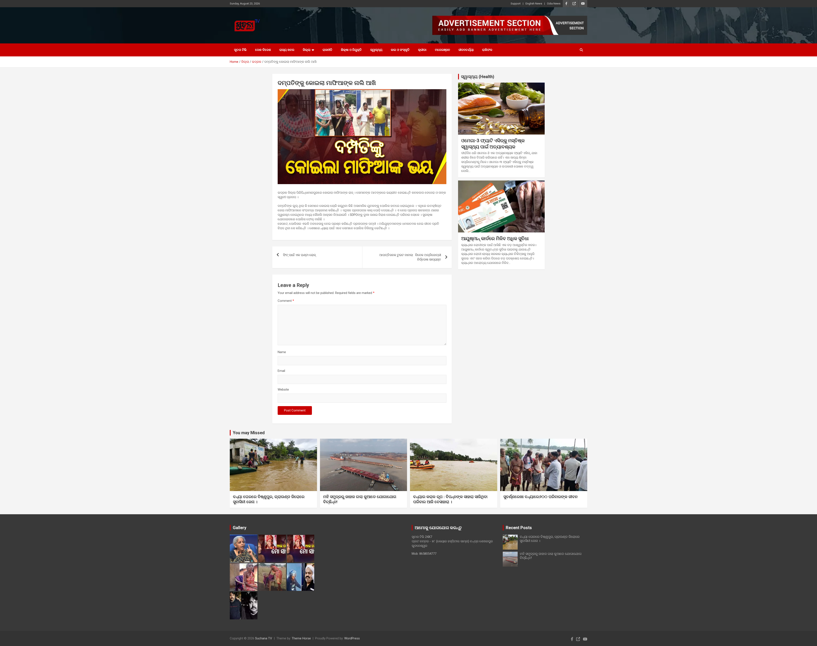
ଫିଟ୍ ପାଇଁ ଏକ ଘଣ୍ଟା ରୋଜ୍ (299, 255)
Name (282, 352)
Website (283, 389)
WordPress (352, 638)
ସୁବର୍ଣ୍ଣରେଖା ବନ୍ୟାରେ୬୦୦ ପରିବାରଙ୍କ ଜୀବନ (540, 496)
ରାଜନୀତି (327, 50)
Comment (286, 301)
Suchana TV (263, 638)
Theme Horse (301, 638)
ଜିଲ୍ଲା (306, 50)
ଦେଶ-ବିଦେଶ (263, 50)
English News (534, 3)
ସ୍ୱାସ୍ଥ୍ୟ (376, 50)
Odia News (553, 3)
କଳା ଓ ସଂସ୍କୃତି (400, 50)
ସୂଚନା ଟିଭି (240, 50)
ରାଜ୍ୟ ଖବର (286, 50)
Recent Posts (519, 527)
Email (281, 371)
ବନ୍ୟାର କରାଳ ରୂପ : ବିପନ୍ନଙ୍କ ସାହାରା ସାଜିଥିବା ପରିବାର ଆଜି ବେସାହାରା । (450, 499)
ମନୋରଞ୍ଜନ (442, 50)
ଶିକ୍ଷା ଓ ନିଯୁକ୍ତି (351, 50)
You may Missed (249, 432)
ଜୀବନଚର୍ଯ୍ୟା (466, 50)
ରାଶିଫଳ (487, 50)
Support (516, 3)
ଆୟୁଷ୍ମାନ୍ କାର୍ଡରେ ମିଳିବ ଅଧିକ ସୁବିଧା (495, 238)
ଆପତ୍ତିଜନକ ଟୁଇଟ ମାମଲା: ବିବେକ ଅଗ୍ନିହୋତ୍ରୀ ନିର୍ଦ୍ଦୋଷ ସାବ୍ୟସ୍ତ (410, 257)
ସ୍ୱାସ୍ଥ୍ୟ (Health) (477, 76)
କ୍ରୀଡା (422, 50)
